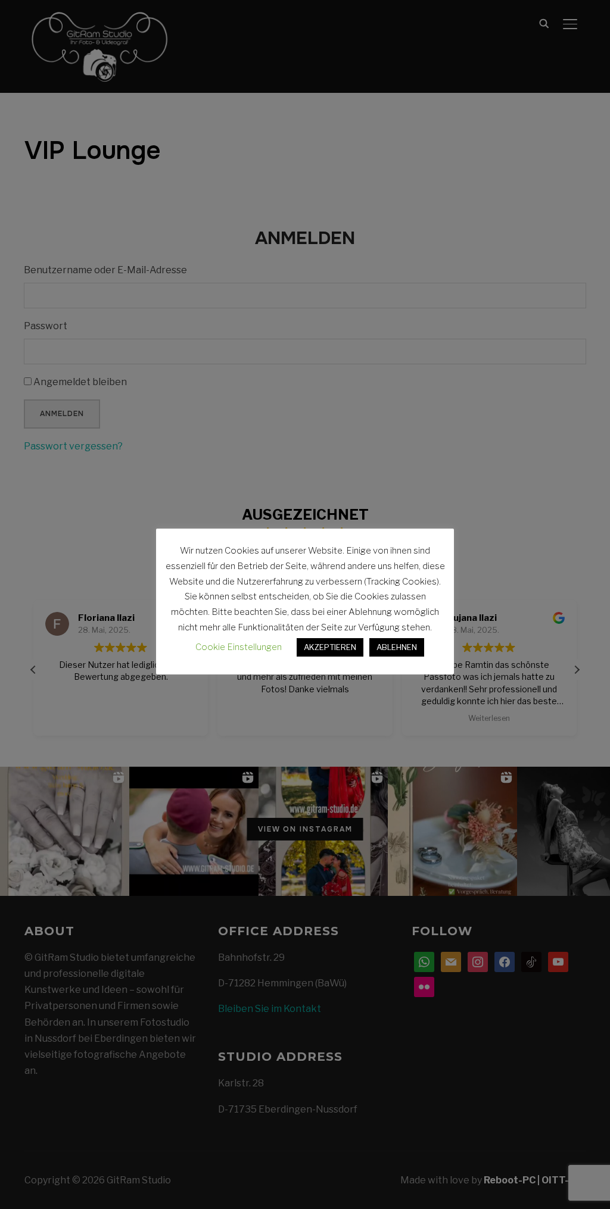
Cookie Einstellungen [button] (238, 647)
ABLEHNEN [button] (396, 647)
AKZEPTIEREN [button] (330, 647)
